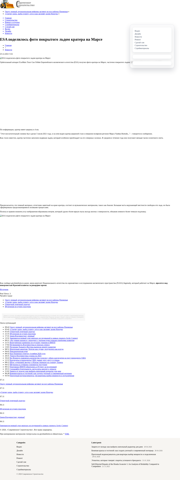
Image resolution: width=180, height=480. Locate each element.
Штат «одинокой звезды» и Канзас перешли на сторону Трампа (36, 362)
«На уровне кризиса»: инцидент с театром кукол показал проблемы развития (42, 340)
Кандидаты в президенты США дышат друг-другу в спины (35, 360)
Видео (19, 447)
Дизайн (20, 451)
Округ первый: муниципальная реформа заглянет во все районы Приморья (36, 12)
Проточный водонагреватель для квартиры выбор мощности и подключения (25, 317)
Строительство (23, 466)
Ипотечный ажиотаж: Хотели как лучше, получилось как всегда (36, 349)
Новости (8, 50)
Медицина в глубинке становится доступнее (28, 365)
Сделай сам (21, 462)
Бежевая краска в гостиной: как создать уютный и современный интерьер (62, 315)
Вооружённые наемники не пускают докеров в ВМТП (32, 343)
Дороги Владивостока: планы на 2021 (26, 356)
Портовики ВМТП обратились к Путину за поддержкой (33, 367)
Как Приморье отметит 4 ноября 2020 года (27, 354)
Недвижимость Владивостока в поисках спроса (30, 345)
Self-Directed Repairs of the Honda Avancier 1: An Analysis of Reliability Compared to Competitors (43, 318)
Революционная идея (19, 351)
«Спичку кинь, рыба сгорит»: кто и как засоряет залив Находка (31, 14)
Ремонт (20, 458)
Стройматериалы (24, 469)
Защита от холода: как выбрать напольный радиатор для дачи (22, 315)
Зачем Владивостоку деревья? (22, 336)
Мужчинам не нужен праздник (18, 307)
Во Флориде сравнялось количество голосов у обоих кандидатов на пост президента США (48, 358)
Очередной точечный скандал (17, 304)
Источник (4, 289)
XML (67, 434)
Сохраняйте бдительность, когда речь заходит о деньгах (33, 369)
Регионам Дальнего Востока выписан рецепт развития (33, 347)
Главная (8, 45)
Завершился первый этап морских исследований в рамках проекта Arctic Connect (44, 338)
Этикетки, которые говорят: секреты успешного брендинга (66, 317)
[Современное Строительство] (17, 8)
